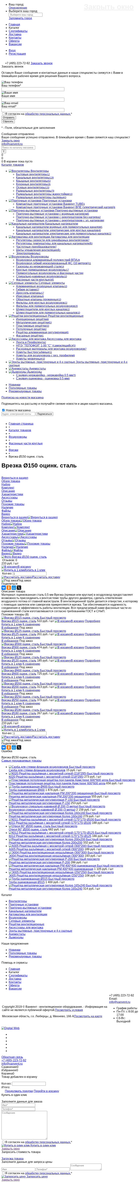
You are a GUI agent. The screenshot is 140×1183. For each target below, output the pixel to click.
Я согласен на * (38, 1142)
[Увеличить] (24, 556)
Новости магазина (18, 410)
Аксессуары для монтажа (26, 927)
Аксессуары (9, 537)
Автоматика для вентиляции (28, 914)
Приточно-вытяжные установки (30, 907)
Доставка (15, 34)
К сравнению (31, 624)
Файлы (6, 550)
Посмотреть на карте (88, 1016)
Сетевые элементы (22, 920)
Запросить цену (37, 1176)
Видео (5, 553)
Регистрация (17, 53)
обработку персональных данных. (48, 113)
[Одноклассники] (9, 587)
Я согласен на (38, 113)
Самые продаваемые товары (21, 760)
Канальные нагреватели (25, 911)
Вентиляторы (18, 901)
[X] (19, 587)
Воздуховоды (18, 917)
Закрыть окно (10, 140)
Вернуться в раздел (14, 517)
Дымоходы (16, 937)
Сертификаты (18, 31)
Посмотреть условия (69, 1010)
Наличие (7, 547)
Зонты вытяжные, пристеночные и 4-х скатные (40, 930)
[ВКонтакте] (3, 587)
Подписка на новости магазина (22, 397)
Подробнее (92, 621)
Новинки (14, 384)
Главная (14, 24)
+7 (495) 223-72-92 (13, 1060)
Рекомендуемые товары (25, 391)
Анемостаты (17, 934)
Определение (18, 7)
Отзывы (6, 540)
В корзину (24, 566)
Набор (5, 523)
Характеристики (12, 533)
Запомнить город (20, 18)
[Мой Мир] (14, 587)
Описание (8, 530)
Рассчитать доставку (46, 577)
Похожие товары (12, 543)
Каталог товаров (12, 164)
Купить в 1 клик (35, 570)
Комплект (7, 527)
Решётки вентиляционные (26, 924)
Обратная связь (12, 1057)
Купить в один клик (43, 1145)
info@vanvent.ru (12, 143)
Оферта (14, 40)
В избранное (10, 627)
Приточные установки (23, 904)
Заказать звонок (41, 63)
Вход (12, 50)
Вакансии (15, 44)
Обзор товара (10, 520)
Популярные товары (23, 388)
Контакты (15, 37)
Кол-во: (7, 573)
